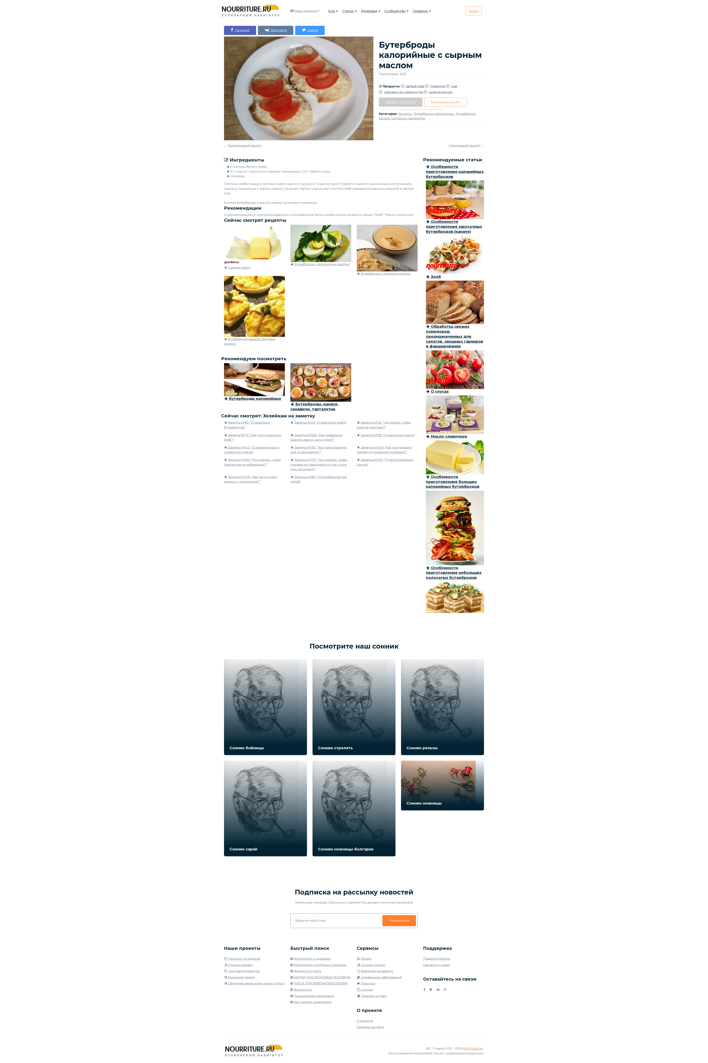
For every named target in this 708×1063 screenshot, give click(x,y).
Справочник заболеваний (381, 977)
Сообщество (395, 11)
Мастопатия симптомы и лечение (320, 965)
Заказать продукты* (400, 102)
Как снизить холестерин (313, 1002)
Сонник (366, 989)
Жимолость (303, 989)
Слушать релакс (240, 965)
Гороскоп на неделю (244, 958)
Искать (366, 958)
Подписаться (399, 920)
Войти (474, 11)
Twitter (312, 30)
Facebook (242, 30)
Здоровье (369, 11)
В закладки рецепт (446, 102)
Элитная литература (244, 971)
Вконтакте (278, 30)
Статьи (348, 11)
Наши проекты (305, 11)
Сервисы (420, 11)
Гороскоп (367, 983)
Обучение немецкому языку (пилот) (256, 983)
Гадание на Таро (373, 996)
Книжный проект (241, 977)
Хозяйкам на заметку (376, 971)
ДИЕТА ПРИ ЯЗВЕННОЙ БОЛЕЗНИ (321, 983)
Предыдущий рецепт (245, 145)
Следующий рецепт (464, 145)
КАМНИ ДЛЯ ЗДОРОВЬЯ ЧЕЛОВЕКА (322, 977)
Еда (331, 11)
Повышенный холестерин (314, 996)
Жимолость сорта (307, 971)
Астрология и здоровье (312, 958)
